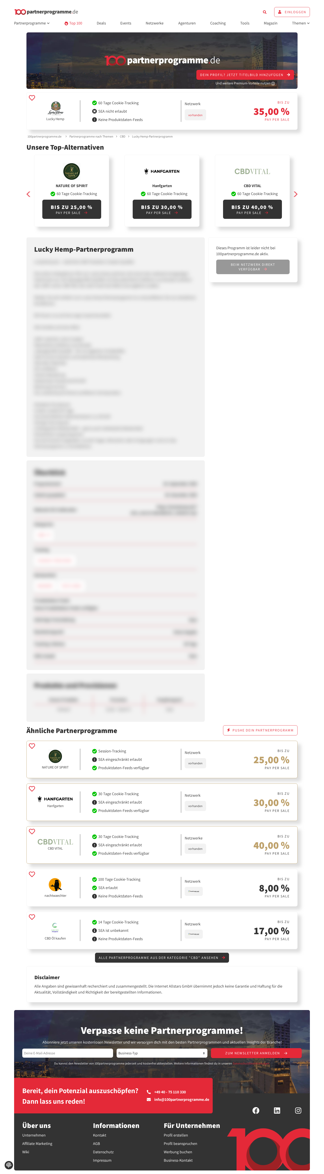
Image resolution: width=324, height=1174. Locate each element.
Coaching (218, 23)
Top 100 (75, 23)
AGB (96, 1143)
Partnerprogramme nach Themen (91, 136)
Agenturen (187, 23)
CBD (122, 136)
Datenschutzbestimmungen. (251, 1063)
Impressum (102, 1160)
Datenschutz (103, 1151)
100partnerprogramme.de (44, 136)
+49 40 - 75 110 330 (170, 1092)
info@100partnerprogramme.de (181, 1099)
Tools (244, 23)
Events (125, 23)
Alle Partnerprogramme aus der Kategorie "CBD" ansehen (159, 957)
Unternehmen (34, 1135)
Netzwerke (155, 23)
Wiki (25, 1151)
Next (295, 194)
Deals (101, 23)
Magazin (270, 23)
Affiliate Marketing (37, 1143)
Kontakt (99, 1135)
